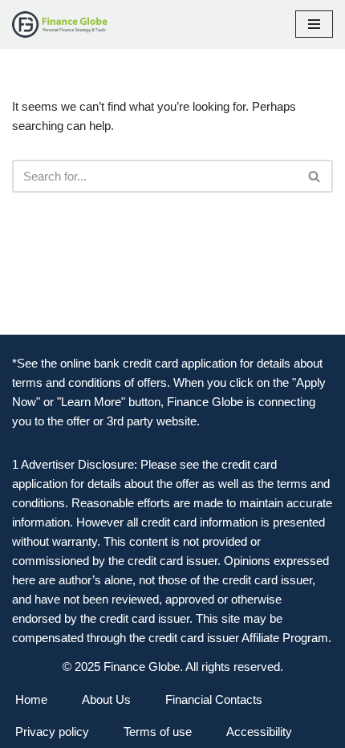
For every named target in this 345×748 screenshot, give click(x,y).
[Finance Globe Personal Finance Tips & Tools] (60, 24)
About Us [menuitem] (106, 699)
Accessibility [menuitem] (259, 731)
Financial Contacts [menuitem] (213, 699)
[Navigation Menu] (314, 24)
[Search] (315, 176)
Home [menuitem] (31, 699)
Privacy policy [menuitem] (52, 731)
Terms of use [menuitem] (158, 731)
